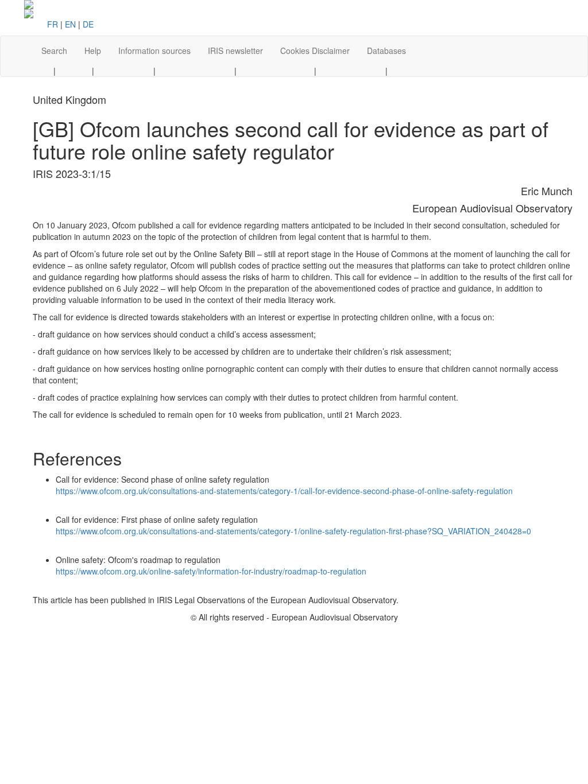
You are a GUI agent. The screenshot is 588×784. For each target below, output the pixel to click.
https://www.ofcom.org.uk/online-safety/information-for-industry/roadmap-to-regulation (211, 571)
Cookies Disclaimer (315, 50)
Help (92, 50)
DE (88, 24)
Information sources (154, 50)
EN (70, 24)
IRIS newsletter (235, 50)
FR (52, 24)
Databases (386, 50)
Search (54, 50)
